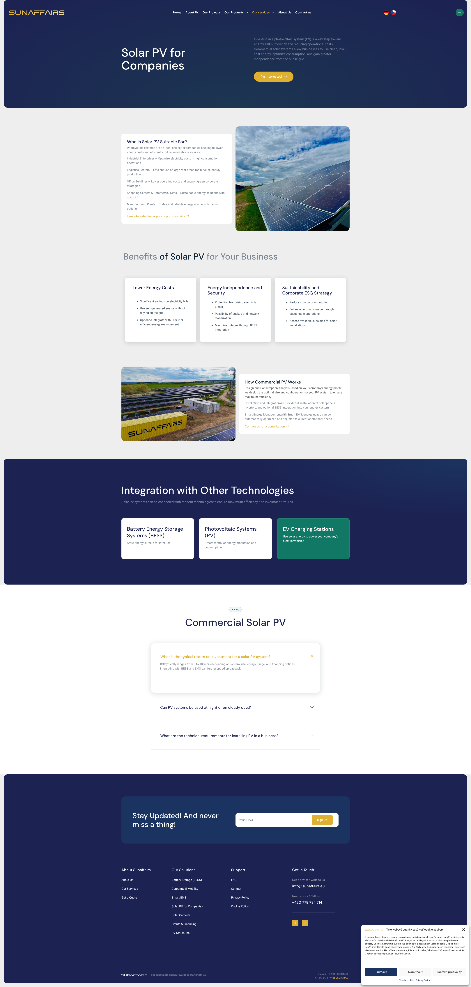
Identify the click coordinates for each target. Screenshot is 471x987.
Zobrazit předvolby (449, 972)
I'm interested (271, 76)
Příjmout (381, 972)
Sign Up (322, 820)
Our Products (234, 12)
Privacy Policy (423, 980)
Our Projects (211, 12)
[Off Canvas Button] (460, 12)
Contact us (303, 12)
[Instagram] (305, 923)
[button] (463, 929)
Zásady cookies (406, 980)
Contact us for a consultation (265, 426)
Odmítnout (415, 972)
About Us (192, 12)
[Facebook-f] (295, 923)
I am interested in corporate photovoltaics (156, 216)
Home (177, 12)
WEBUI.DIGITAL (339, 978)
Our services (261, 12)
